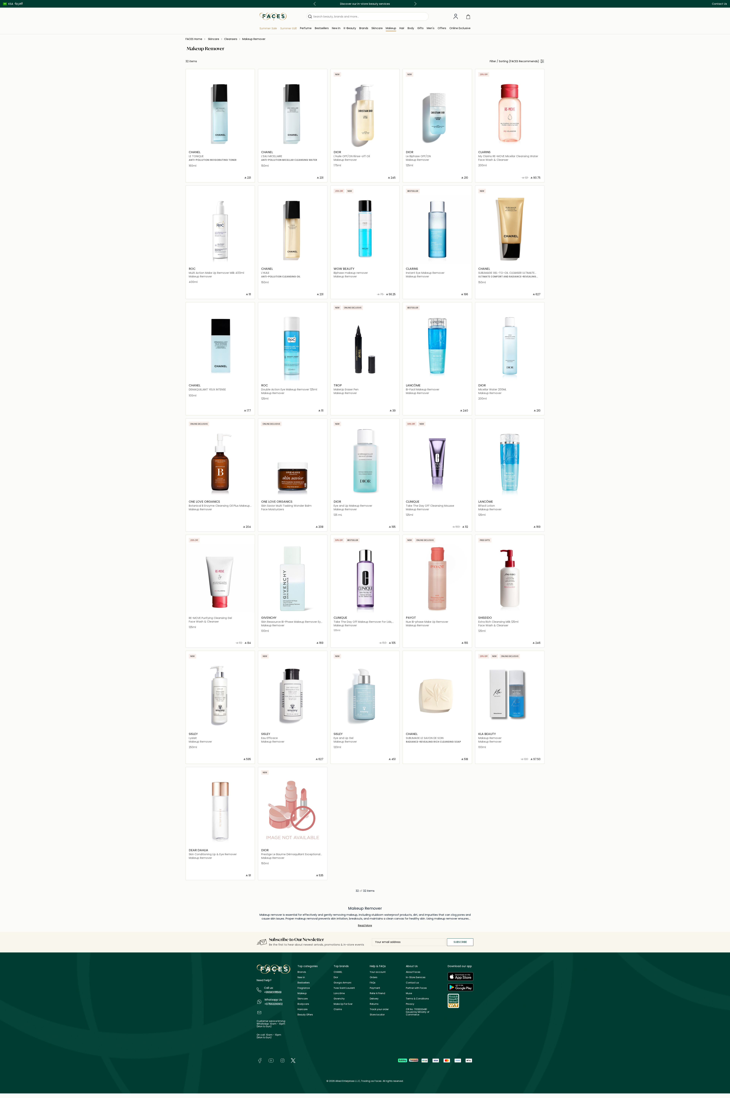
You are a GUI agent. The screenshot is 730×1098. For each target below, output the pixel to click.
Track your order (379, 1009)
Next (415, 4)
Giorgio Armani (342, 982)
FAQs (372, 982)
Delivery (374, 998)
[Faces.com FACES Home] (273, 16)
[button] (8, 4)
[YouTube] (271, 1060)
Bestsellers (304, 982)
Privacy (410, 1004)
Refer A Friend (377, 993)
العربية (19, 3)
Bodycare (303, 1004)
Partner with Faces (416, 988)
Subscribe (460, 942)
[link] (363, 28)
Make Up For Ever (343, 1004)
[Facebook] (260, 1060)
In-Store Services (415, 977)
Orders (373, 977)
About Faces (413, 972)
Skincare (303, 998)
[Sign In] (456, 16)
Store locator (377, 1014)
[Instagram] (282, 1060)
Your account (378, 972)
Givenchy (339, 998)
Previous (315, 4)
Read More (365, 925)
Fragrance (304, 988)
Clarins (338, 1009)
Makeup (302, 993)
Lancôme (339, 993)
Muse (409, 993)
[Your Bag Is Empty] (468, 16)
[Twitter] (293, 1060)
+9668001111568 (272, 992)
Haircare (302, 1009)
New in (301, 977)
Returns (374, 1004)
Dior (336, 977)
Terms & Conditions (417, 998)
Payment (375, 988)
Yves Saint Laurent (344, 988)
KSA (10, 4)
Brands (302, 972)
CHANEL (338, 972)
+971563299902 (273, 1004)
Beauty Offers (305, 1014)
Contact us (412, 982)
